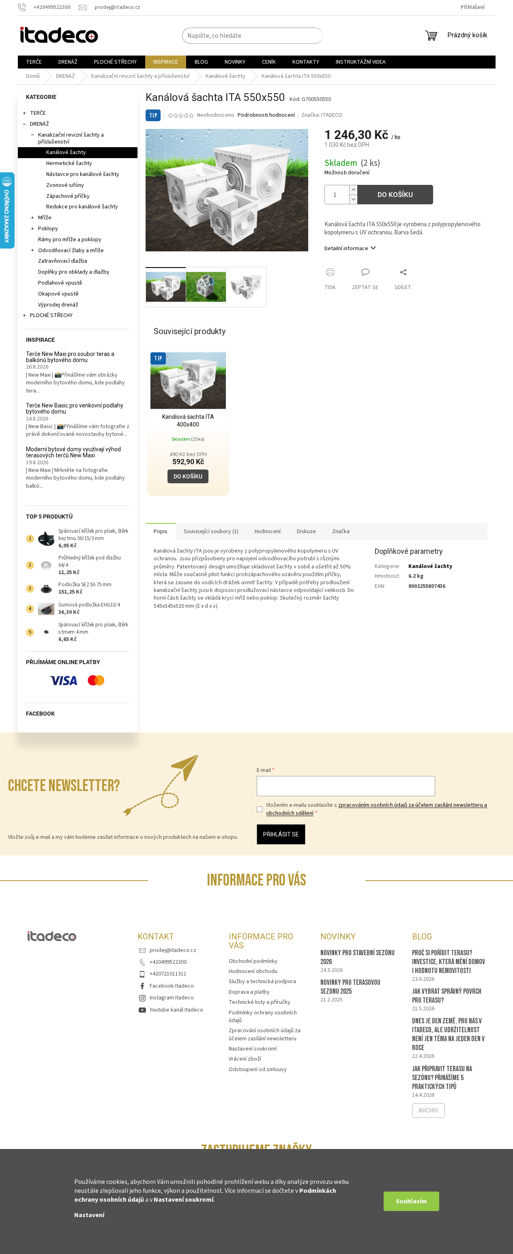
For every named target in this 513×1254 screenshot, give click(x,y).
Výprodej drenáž (58, 305)
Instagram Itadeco (172, 998)
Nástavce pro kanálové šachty (82, 174)
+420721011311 (168, 974)
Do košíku (395, 195)
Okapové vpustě (58, 294)
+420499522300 (168, 962)
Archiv (428, 1110)
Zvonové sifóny (65, 185)
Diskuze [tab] (306, 531)
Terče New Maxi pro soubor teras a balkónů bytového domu (70, 357)
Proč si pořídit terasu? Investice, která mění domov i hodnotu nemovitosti (448, 962)
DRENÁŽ (39, 124)
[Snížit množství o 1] (353, 199)
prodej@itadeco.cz (173, 950)
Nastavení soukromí (183, 1199)
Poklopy (48, 229)
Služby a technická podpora (262, 981)
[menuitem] (34, 62)
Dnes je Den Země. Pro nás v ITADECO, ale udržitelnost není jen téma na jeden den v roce (448, 1034)
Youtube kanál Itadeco (176, 1010)
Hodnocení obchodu (253, 971)
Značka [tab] (341, 531)
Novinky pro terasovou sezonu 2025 (350, 987)
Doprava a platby (249, 992)
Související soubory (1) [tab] (211, 531)
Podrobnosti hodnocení (266, 115)
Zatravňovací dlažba (62, 261)
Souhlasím (411, 1201)
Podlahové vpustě (60, 283)
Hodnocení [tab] (268, 531)
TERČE (38, 113)
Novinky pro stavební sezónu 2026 (357, 957)
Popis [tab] (160, 531)
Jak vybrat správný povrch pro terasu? (446, 996)
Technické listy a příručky (259, 1002)
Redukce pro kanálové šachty (82, 207)
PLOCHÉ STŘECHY (51, 315)
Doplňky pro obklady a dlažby (73, 272)
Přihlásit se (281, 834)
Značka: (321, 115)
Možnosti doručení (346, 173)
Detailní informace (346, 248)
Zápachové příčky (68, 196)
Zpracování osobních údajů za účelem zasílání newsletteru (265, 1034)
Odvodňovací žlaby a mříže (71, 251)
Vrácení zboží (245, 1059)
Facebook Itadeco (172, 986)
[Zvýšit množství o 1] (353, 190)
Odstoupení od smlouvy (258, 1069)
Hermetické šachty (69, 163)
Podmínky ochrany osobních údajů (263, 1017)
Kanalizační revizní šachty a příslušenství (71, 138)
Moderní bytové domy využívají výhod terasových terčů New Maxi (73, 452)
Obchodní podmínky (253, 961)
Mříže (45, 218)
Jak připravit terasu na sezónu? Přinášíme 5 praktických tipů (442, 1078)
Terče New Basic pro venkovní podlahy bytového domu (74, 409)
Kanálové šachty (66, 152)
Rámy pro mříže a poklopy (69, 240)
